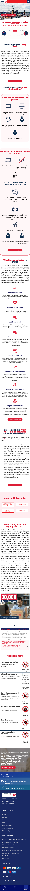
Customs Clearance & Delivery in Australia (14, 839)
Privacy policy (6, 830)
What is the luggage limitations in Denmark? (14, 629)
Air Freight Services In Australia (10, 853)
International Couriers (8, 847)
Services (4, 819)
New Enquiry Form (7, 825)
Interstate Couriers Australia (10, 844)
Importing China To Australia (10, 842)
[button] (15, 629)
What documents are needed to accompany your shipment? (11, 646)
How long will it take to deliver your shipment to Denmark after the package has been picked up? (14, 642)
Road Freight (5, 858)
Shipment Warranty (7, 828)
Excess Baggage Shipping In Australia (12, 850)
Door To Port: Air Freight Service (11, 855)
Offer (3, 822)
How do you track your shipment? (11, 648)
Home (4, 814)
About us (4, 817)
